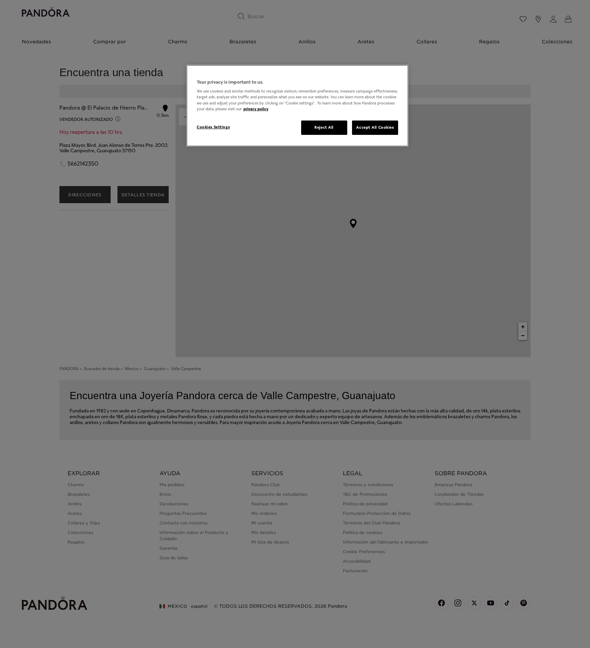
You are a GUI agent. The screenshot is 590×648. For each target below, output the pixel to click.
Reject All (324, 127)
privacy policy (255, 109)
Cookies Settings (213, 127)
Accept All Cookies (375, 127)
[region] (297, 105)
